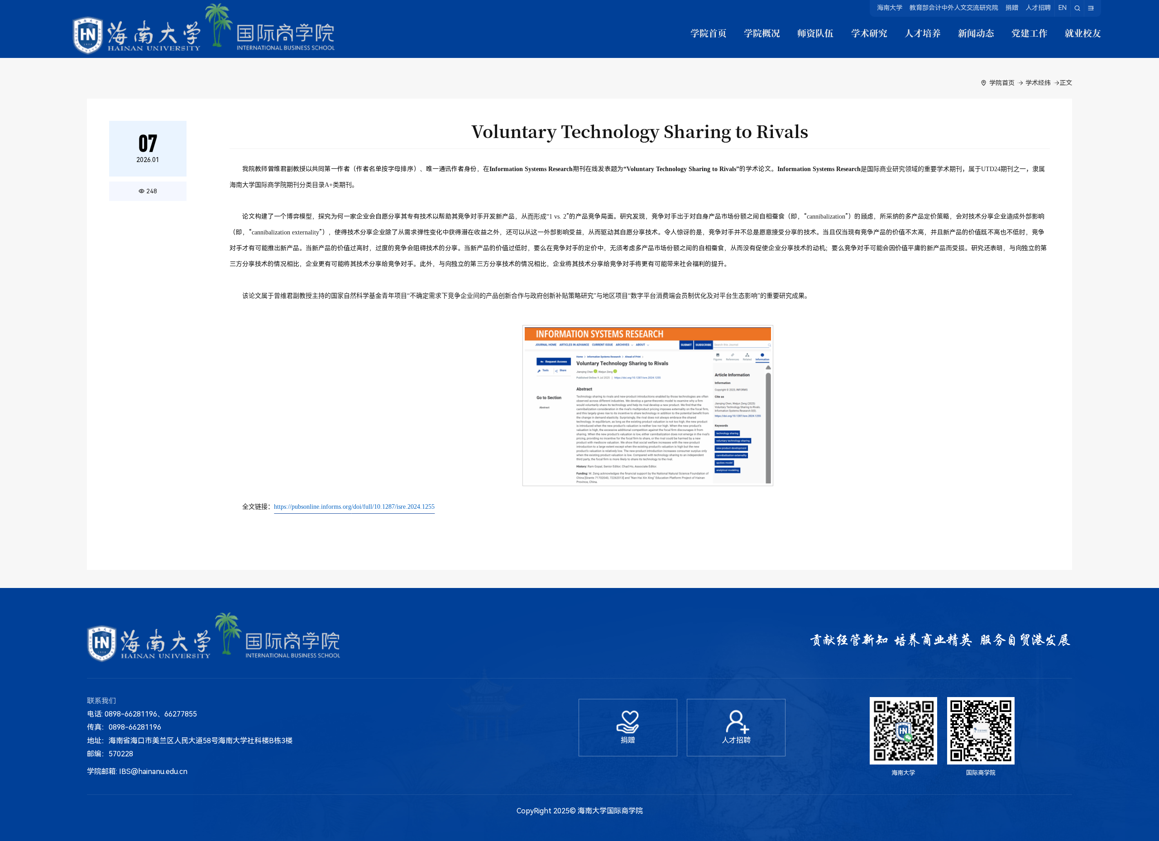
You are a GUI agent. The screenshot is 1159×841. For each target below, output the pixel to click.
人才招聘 (1038, 7)
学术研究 (869, 33)
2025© (564, 811)
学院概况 (762, 33)
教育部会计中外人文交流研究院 (954, 7)
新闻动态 (976, 33)
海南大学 (889, 7)
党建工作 (1029, 33)
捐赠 (1012, 7)
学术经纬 (1038, 82)
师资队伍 (815, 33)
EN (1062, 7)
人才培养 (923, 33)
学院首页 (708, 33)
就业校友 (1083, 33)
